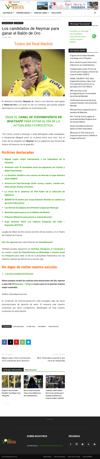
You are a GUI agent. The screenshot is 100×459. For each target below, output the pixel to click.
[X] (10, 342)
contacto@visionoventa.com (51, 445)
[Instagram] (76, 444)
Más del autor (31, 370)
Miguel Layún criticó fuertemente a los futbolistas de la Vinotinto (16, 359)
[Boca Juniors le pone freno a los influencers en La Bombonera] (33, 381)
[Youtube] (94, 444)
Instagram (45, 249)
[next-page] (7, 403)
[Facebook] (4, 342)
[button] (95, 13)
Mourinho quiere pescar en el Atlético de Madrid (27, 212)
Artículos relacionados (12, 370)
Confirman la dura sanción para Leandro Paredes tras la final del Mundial (83, 103)
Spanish (16, 2)
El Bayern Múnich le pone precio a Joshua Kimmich (28, 217)
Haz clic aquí (8, 242)
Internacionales (23, 13)
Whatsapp (18, 284)
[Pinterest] (16, 342)
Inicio (4, 19)
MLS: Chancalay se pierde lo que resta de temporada (51, 359)
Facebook (58, 249)
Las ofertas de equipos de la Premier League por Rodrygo (31, 207)
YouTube (35, 249)
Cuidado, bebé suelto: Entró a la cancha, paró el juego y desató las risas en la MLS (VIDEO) (84, 72)
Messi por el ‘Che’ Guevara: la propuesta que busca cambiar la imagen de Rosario (83, 135)
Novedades (42, 326)
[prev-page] (3, 403)
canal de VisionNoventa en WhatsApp (31, 252)
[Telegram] (28, 342)
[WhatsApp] (22, 342)
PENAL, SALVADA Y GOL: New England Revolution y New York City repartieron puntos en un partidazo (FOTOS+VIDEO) (82, 82)
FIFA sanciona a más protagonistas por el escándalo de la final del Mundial (83, 93)
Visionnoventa (53, 326)
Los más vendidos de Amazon (19, 274)
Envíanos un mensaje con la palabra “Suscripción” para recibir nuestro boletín (79, 36)
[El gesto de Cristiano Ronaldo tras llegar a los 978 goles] (11, 381)
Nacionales (7, 13)
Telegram (29, 284)
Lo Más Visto (19, 23)
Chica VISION (56, 13)
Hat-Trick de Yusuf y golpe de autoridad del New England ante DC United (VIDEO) (83, 119)
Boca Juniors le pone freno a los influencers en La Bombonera (32, 393)
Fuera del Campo (40, 13)
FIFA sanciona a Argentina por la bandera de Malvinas (83, 111)
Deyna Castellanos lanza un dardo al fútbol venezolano (81, 127)
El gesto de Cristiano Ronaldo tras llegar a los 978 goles (11, 393)
